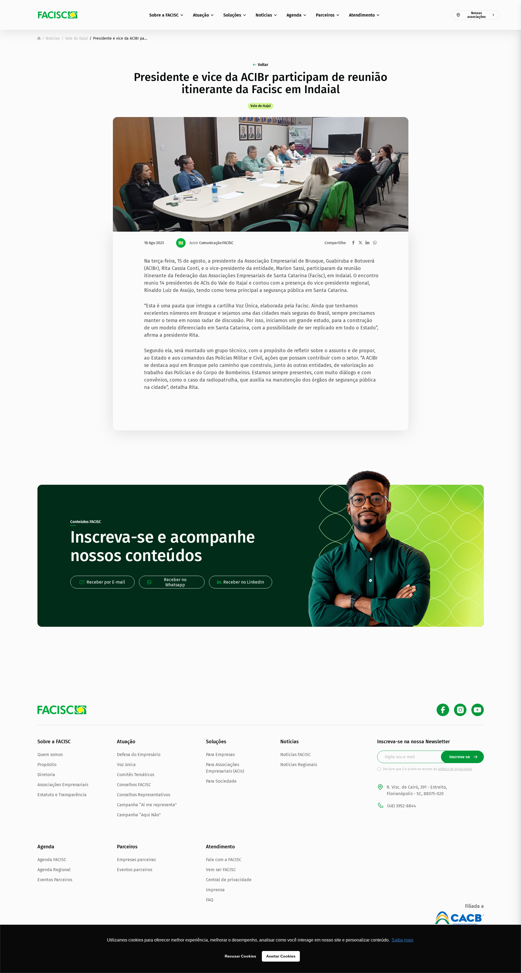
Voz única (126, 764)
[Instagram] (460, 710)
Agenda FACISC (51, 859)
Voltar (263, 64)
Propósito (46, 764)
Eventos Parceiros (54, 879)
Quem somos (50, 754)
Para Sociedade (221, 781)
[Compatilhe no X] (360, 242)
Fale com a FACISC (223, 859)
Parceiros (325, 15)
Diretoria (46, 774)
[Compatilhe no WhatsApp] (375, 242)
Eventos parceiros (134, 869)
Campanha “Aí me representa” (147, 804)
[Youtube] (477, 710)
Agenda (294, 15)
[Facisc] (57, 14)
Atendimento (362, 15)
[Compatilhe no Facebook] (353, 242)
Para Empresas (220, 754)
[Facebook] (443, 710)
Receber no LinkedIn (243, 582)
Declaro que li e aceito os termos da (427, 769)
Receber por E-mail (106, 582)
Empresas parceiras (136, 859)
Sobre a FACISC (164, 15)
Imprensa (215, 889)
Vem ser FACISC (221, 869)
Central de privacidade (229, 879)
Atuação (201, 15)
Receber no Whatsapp (175, 582)
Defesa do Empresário (138, 754)
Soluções (232, 15)
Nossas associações (476, 15)
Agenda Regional (54, 869)
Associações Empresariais (62, 784)
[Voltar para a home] (38, 38)
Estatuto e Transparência (62, 794)
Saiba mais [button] (402, 940)
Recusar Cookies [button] (240, 956)
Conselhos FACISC (134, 784)
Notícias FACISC (295, 754)
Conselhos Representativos (143, 794)
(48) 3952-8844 (401, 805)
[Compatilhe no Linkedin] (367, 242)
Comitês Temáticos (135, 774)
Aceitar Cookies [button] (281, 956)
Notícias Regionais (298, 764)
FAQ (209, 899)
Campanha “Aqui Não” (139, 814)
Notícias (264, 15)
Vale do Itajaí (76, 38)
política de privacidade (455, 769)
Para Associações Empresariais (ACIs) (225, 768)
